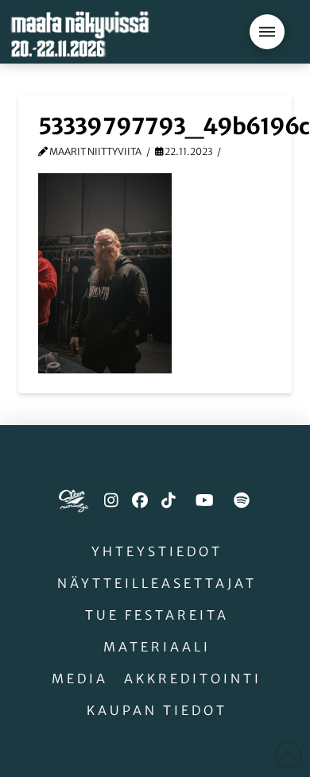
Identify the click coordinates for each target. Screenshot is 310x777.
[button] (267, 31)
